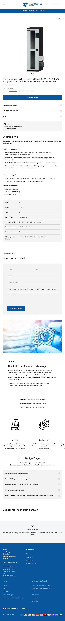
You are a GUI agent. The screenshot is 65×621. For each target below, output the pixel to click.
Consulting (6, 591)
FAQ (4, 588)
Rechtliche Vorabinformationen (41, 585)
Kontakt (5, 585)
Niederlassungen (31, 563)
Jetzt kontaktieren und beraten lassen (32, 407)
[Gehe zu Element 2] (33, 73)
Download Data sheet (11, 194)
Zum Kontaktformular (10, 128)
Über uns (28, 554)
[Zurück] (13, 11)
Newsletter (35, 601)
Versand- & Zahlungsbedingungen (42, 588)
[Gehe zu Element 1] (31, 73)
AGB (33, 591)
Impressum (35, 598)
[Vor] (51, 11)
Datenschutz (35, 595)
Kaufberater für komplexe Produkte (13, 598)
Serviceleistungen (8, 595)
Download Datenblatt (11, 189)
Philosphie (29, 557)
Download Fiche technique (13, 191)
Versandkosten (13, 91)
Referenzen (29, 560)
